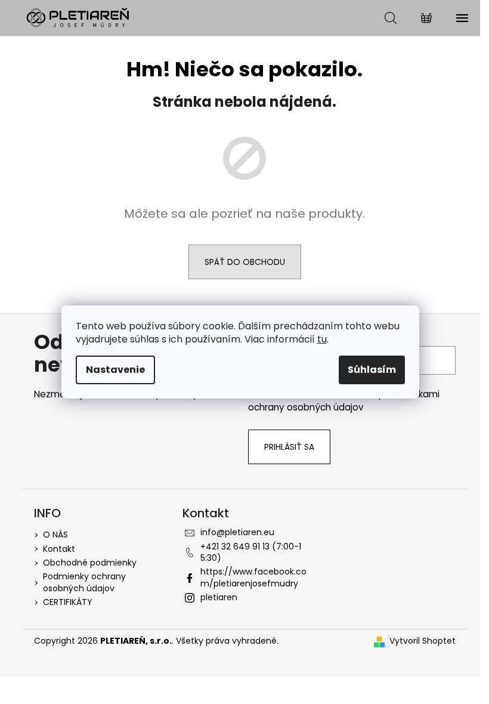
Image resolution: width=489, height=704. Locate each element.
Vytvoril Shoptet (422, 641)
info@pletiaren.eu (237, 532)
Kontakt (59, 549)
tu (322, 339)
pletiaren (218, 597)
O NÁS (55, 535)
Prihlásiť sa (289, 447)
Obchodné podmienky (90, 563)
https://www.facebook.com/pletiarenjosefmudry (253, 577)
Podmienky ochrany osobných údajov (84, 582)
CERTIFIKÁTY (67, 602)
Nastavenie (115, 369)
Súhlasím (372, 369)
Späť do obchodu (245, 262)
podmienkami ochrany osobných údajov (344, 400)
